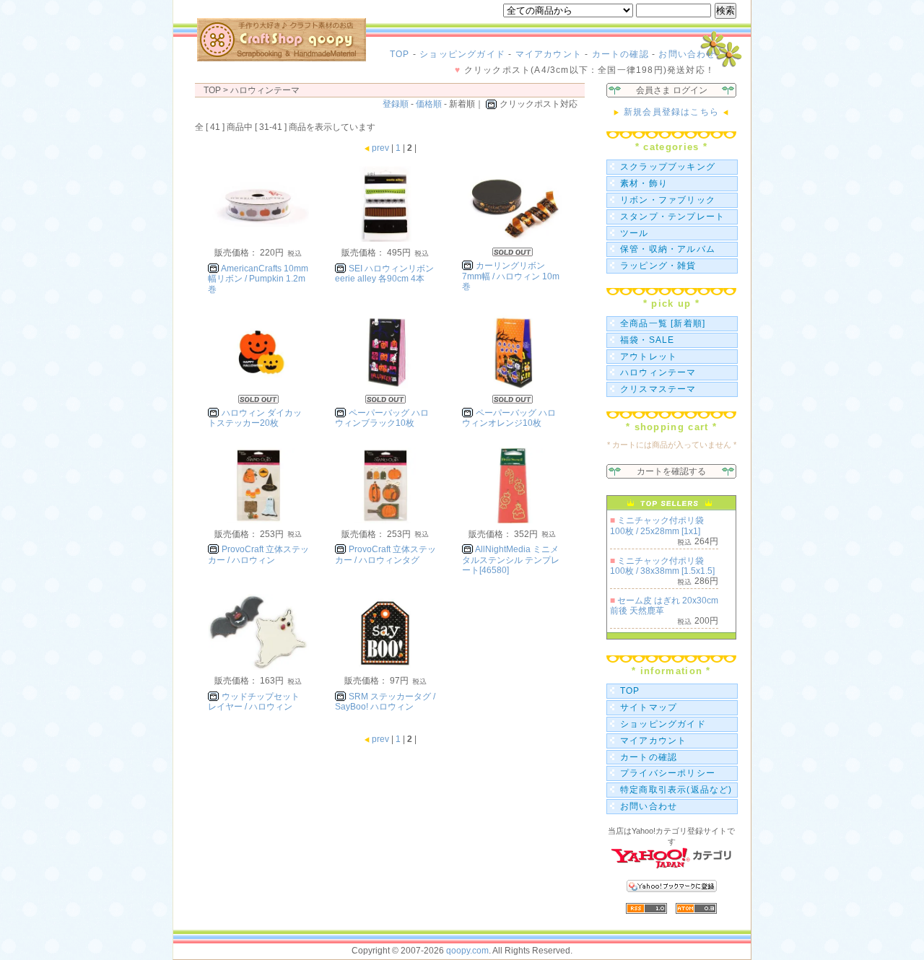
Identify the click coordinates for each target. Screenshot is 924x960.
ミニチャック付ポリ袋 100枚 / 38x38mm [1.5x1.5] (662, 566)
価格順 (429, 104)
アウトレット (648, 357)
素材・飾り (644, 183)
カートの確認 (620, 54)
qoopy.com (467, 951)
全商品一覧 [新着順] (662, 323)
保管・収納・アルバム (667, 249)
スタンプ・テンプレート (672, 216)
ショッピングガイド (462, 54)
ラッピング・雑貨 (658, 266)
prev (380, 148)
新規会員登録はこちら (671, 112)
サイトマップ (648, 707)
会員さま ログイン (671, 90)
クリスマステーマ (658, 389)
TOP (400, 54)
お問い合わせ (686, 54)
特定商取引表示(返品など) (676, 790)
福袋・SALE (647, 340)
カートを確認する (671, 471)
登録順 (396, 104)
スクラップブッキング (667, 167)
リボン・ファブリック (667, 200)
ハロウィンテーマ (658, 372)
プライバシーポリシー (667, 773)
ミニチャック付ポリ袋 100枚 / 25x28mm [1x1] (657, 525)
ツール (634, 233)
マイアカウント (548, 54)
